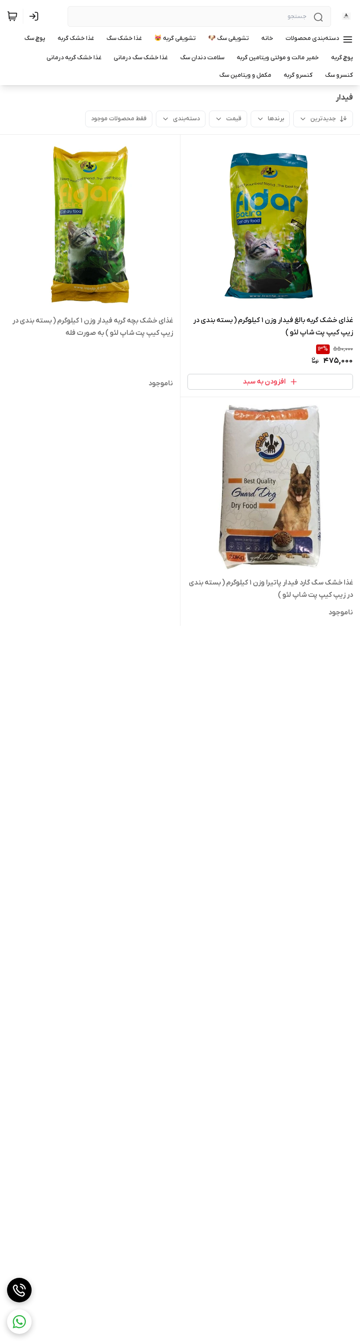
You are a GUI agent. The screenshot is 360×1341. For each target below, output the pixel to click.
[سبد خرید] (12, 16)
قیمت (233, 119)
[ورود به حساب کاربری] (36, 16)
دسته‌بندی (186, 119)
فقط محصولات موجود (119, 119)
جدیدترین (323, 119)
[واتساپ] (19, 1321)
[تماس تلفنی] (19, 1290)
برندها (276, 119)
